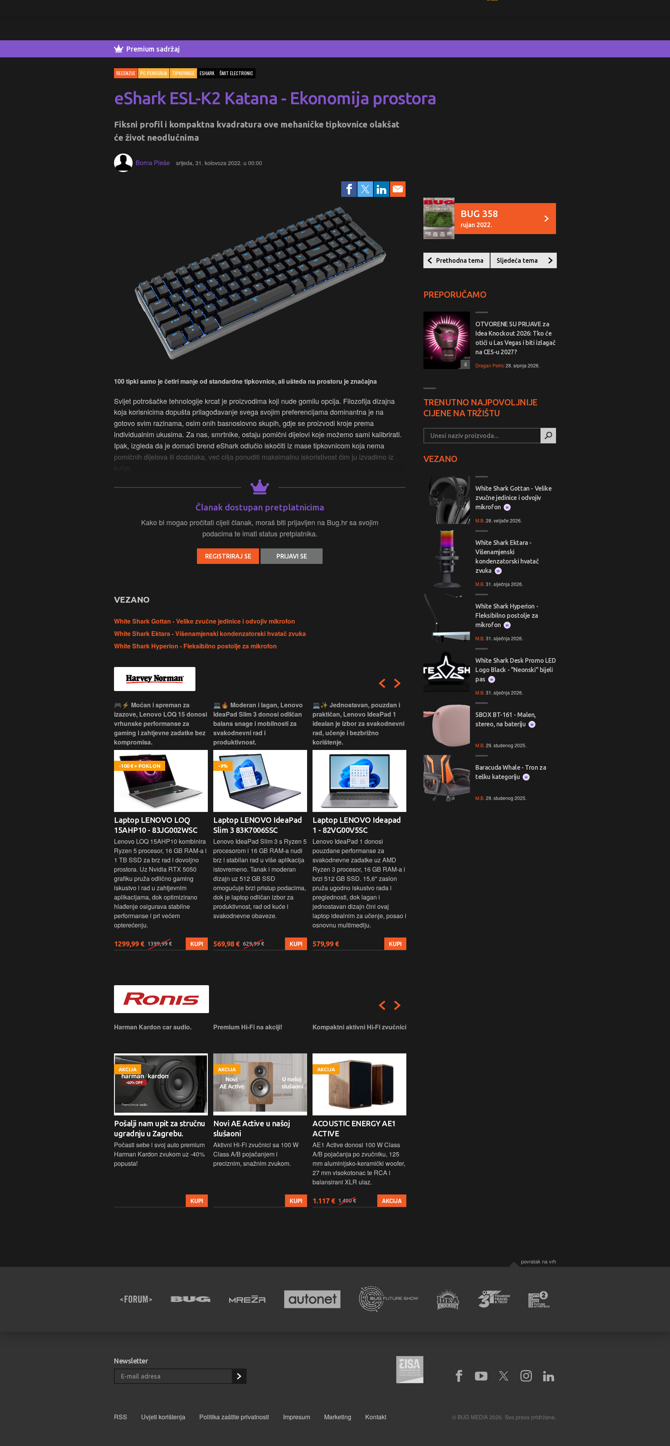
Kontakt (375, 1416)
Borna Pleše (153, 162)
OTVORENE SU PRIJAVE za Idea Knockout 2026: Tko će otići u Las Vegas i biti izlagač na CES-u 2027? (515, 338)
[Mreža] (247, 1299)
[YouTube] (481, 1376)
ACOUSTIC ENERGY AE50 (356, 1123)
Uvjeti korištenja (163, 1416)
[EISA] (409, 1371)
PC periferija (153, 73)
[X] (503, 1376)
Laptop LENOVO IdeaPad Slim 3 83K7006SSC (158, 824)
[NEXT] (397, 683)
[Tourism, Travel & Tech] (493, 1299)
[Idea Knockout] (448, 1299)
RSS (120, 1416)
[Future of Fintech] (539, 1299)
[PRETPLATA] (239, 1376)
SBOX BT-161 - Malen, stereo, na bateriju (505, 719)
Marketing (337, 1416)
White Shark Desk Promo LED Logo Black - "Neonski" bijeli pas (515, 669)
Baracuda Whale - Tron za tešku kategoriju (510, 772)
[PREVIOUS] (382, 683)
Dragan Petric (489, 365)
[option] (161, 825)
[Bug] (190, 1299)
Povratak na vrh (538, 1261)
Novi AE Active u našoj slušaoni (152, 1128)
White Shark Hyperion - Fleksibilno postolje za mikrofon (195, 645)
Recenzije (125, 73)
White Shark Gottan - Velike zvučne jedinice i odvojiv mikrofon (204, 621)
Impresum (296, 1416)
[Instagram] (526, 1376)
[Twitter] (365, 189)
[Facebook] (349, 189)
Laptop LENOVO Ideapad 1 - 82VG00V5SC (257, 824)
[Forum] (136, 1299)
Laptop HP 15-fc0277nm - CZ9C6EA (357, 824)
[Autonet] (312, 1299)
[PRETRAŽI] (548, 435)
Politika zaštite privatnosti (234, 1416)
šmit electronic (236, 73)
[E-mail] (398, 189)
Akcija (292, 1201)
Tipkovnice (183, 73)
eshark (207, 73)
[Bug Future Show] (389, 1299)
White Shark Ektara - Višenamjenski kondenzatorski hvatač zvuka (210, 633)
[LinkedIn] (381, 189)
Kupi (196, 944)
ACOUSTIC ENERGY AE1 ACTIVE (255, 1128)
